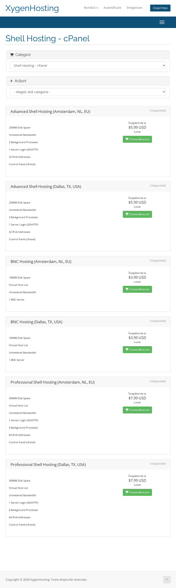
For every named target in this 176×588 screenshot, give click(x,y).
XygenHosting (32, 8)
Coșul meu (160, 8)
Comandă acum (139, 139)
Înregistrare (134, 8)
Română (90, 8)
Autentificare (112, 8)
